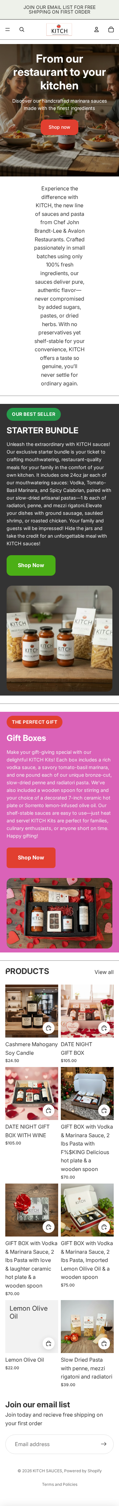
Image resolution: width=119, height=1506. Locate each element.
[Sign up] (104, 1444)
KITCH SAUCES (47, 1470)
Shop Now (31, 565)
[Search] (22, 29)
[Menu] (7, 29)
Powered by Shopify (83, 1470)
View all (104, 972)
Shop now (59, 127)
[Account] (96, 29)
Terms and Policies (59, 1484)
